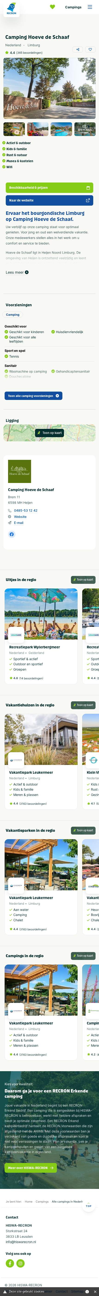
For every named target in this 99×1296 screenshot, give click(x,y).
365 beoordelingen (29, 52)
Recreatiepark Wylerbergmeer (34, 647)
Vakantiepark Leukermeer (31, 772)
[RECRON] (11, 8)
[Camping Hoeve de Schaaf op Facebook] (11, 534)
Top (88, 1206)
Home (28, 1201)
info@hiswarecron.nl (21, 1242)
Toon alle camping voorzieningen (30, 396)
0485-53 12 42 (26, 510)
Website (20, 517)
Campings (73, 7)
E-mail (18, 523)
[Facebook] (10, 1263)
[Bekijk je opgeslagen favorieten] (53, 6)
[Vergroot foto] (14, 129)
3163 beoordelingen (33, 803)
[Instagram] (20, 1263)
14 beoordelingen (31, 678)
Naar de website (21, 200)
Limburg (34, 778)
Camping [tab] (12, 314)
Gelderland (36, 653)
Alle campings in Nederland (69, 1201)
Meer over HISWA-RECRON (28, 1168)
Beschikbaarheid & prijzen (28, 188)
